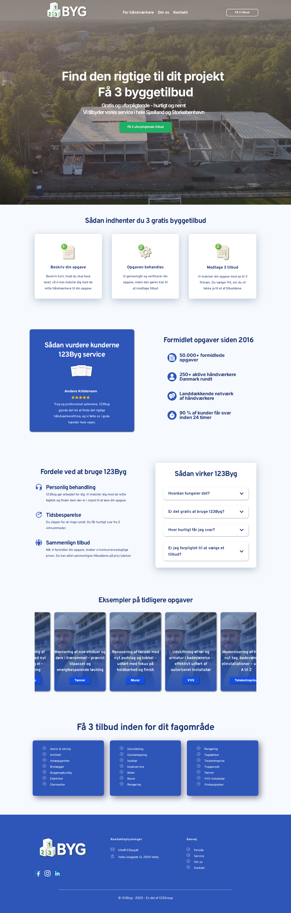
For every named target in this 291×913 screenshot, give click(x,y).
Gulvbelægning (137, 755)
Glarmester (57, 785)
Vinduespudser (214, 785)
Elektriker (56, 779)
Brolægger (57, 767)
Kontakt (199, 868)
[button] (205, 493)
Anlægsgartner (60, 761)
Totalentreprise (214, 761)
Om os (198, 862)
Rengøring (134, 785)
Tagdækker (211, 755)
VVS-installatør (214, 779)
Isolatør (132, 761)
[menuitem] (138, 13)
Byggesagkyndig (61, 773)
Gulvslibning (135, 749)
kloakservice (135, 767)
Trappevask (212, 767)
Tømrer (209, 773)
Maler (131, 773)
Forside (199, 850)
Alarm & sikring (60, 749)
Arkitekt (55, 755)
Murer (131, 779)
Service (199, 856)
